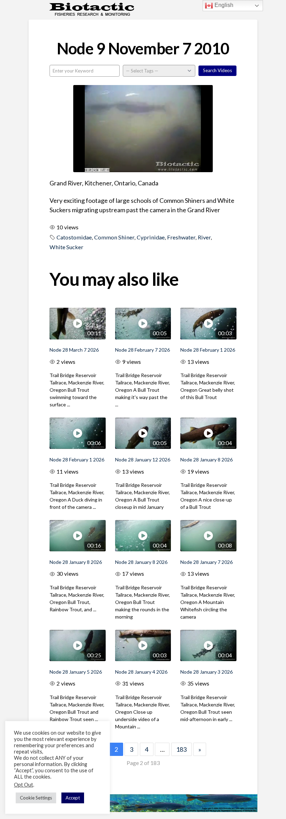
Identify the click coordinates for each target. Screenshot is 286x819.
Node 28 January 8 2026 (206, 459)
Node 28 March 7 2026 (74, 350)
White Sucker (66, 247)
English (223, 5)
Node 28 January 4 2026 (141, 672)
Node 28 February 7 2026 (142, 350)
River (204, 237)
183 (181, 749)
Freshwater (181, 237)
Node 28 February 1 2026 (207, 350)
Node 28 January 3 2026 (206, 672)
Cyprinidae (151, 237)
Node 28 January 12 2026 (142, 459)
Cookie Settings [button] (36, 798)
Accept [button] (73, 798)
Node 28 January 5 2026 (76, 672)
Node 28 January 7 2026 (206, 562)
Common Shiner (114, 237)
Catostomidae (74, 237)
